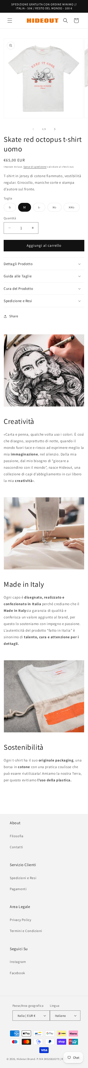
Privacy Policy (20, 920)
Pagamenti (18, 889)
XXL (74, 208)
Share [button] (13, 316)
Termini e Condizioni (26, 931)
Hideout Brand (26, 1059)
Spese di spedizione (34, 166)
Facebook (17, 973)
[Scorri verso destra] (54, 129)
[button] (9, 20)
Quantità (10, 218)
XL (57, 208)
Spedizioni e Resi (23, 878)
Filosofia (16, 836)
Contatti (16, 847)
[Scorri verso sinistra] (33, 129)
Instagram (18, 961)
